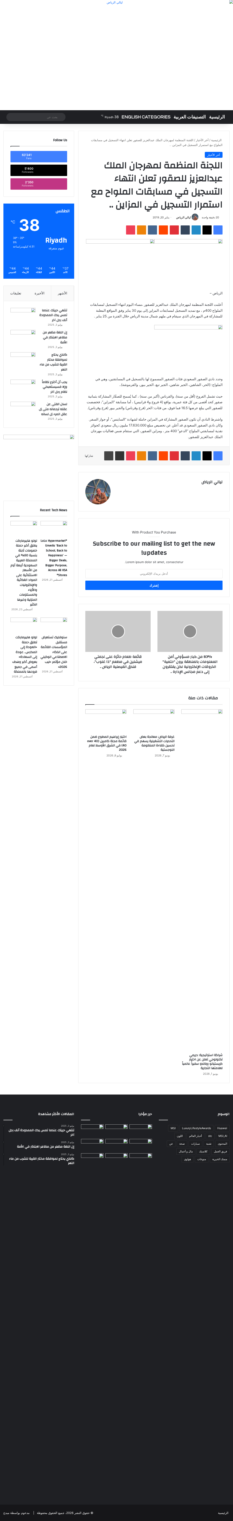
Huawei (222, 1128)
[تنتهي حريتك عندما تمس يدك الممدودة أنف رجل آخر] (22, 316)
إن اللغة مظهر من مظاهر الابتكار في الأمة (55, 337)
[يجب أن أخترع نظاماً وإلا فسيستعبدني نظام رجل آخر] (22, 388)
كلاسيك (203, 1151)
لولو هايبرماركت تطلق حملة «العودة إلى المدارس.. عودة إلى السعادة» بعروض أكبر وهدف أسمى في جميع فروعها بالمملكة (24, 654)
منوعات (201, 1159)
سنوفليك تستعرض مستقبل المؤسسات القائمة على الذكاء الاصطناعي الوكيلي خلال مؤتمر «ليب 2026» (54, 652)
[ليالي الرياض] (116, 55)
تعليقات (15, 293)
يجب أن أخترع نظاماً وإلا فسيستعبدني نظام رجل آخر (54, 387)
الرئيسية (217, 117)
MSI (173, 1128)
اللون (180, 1136)
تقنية (208, 1143)
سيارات (195, 1143)
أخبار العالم (195, 1136)
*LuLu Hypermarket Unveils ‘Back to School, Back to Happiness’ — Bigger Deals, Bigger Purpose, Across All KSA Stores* (54, 558)
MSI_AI (222, 1136)
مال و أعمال (186, 1151)
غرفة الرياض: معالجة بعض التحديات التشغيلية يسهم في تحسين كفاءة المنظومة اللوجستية (154, 743)
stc (210, 1136)
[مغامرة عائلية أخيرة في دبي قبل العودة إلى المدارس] (92, 1324)
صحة (182, 1143)
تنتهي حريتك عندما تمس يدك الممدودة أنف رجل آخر (53, 315)
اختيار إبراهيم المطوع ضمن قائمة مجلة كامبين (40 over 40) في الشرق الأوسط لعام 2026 (107, 743)
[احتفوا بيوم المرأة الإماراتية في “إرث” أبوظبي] (116, 1159)
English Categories (146, 117)
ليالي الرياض (183, 217)
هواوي (187, 1159)
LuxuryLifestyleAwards (196, 1128)
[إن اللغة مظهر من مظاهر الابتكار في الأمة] (22, 338)
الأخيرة (39, 293)
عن (171, 1143)
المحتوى (222, 1143)
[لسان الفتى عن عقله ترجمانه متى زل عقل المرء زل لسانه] (22, 410)
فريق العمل (220, 1151)
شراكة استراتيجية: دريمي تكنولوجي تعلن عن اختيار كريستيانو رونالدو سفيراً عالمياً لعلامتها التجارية (202, 1061)
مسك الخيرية (219, 1159)
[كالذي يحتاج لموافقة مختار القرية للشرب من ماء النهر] (22, 360)
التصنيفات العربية (190, 117)
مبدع (6, 1513)
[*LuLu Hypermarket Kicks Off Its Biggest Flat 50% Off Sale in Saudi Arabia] (92, 1130)
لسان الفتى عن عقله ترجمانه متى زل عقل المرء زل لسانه (53, 409)
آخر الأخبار (202, 140)
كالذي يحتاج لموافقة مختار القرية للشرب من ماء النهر (53, 362)
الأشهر (62, 293)
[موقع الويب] (118, 490)
